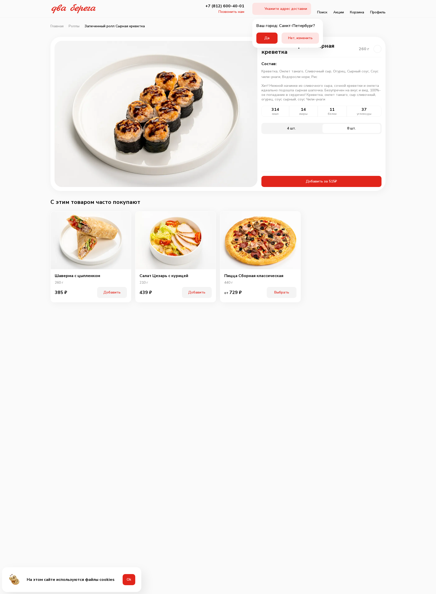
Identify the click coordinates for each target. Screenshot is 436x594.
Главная (57, 26)
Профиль (378, 12)
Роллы (74, 26)
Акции (338, 12)
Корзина (357, 12)
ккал (275, 114)
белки (332, 114)
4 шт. (291, 128)
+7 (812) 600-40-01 (224, 6)
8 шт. (351, 128)
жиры (303, 114)
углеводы (364, 114)
